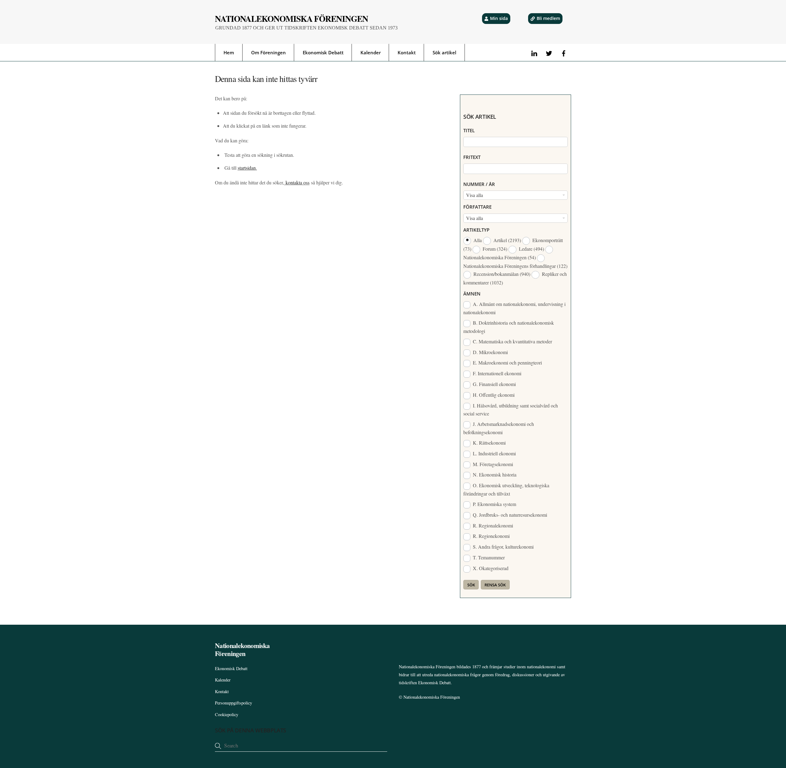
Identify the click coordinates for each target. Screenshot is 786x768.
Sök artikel (444, 52)
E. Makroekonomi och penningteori (507, 362)
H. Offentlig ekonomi (493, 395)
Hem (229, 52)
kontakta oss (296, 182)
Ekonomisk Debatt (323, 52)
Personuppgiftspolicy (233, 703)
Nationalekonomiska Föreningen (431, 697)
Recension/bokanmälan (501, 274)
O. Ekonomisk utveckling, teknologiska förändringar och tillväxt (506, 489)
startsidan (247, 167)
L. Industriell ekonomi (494, 453)
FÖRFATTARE (477, 207)
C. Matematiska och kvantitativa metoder (512, 341)
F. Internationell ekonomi (496, 373)
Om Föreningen (268, 52)
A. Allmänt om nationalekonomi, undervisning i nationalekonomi (514, 308)
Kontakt (407, 52)
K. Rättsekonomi (489, 442)
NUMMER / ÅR (479, 184)
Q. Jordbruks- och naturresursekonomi (509, 514)
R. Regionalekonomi (492, 525)
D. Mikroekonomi (490, 352)
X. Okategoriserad (490, 568)
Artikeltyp (476, 230)
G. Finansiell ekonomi (494, 384)
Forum (494, 248)
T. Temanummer (488, 557)
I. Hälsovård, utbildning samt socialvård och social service (510, 409)
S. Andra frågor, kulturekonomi (503, 546)
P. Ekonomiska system (494, 504)
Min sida (499, 18)
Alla (477, 240)
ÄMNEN (472, 294)
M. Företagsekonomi (492, 464)
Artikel (506, 240)
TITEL (469, 130)
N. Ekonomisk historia (494, 474)
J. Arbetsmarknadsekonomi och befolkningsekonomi (498, 428)
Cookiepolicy (226, 714)
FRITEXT (472, 157)
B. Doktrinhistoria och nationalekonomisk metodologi (508, 326)
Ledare (531, 248)
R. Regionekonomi (491, 536)
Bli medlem (548, 18)
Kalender (370, 52)
